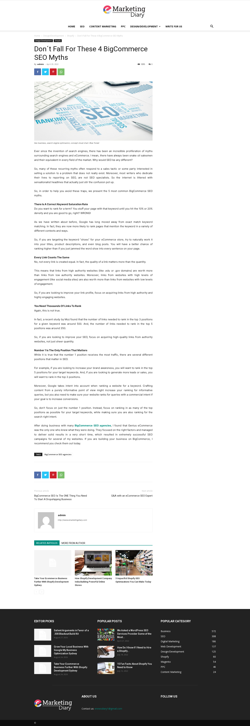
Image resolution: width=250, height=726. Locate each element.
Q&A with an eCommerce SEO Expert (132, 495)
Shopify (70, 35)
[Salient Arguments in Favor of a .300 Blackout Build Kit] (42, 635)
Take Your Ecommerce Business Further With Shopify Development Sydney (51, 581)
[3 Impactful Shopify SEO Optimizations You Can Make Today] (134, 563)
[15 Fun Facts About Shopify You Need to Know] (105, 668)
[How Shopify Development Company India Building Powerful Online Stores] (93, 563)
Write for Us (173, 26)
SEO (82, 26)
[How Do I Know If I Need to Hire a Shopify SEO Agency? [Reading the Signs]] (105, 652)
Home (71, 26)
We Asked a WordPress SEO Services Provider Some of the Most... (134, 634)
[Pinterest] (53, 71)
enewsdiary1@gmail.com (108, 708)
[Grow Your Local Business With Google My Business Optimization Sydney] (42, 651)
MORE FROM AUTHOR (73, 543)
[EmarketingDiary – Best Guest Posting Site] (125, 11)
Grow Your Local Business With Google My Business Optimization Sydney (71, 650)
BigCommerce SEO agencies (58, 454)
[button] (212, 26)
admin (40, 64)
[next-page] (42, 592)
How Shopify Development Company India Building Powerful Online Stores (93, 581)
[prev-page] (36, 592)
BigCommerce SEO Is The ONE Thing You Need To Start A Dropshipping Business (60, 497)
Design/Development (144, 26)
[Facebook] (37, 71)
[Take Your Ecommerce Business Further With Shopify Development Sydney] (52, 563)
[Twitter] (45, 71)
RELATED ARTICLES (46, 543)
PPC (123, 26)
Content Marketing (102, 26)
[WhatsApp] (61, 71)
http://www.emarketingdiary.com (72, 520)
